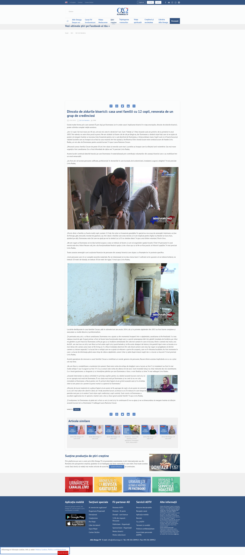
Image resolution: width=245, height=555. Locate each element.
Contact (80, 2)
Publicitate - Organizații (121, 524)
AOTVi (158, 2)
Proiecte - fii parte (119, 511)
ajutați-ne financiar (116, 467)
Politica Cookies (41, 549)
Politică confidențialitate (145, 529)
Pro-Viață (92, 522)
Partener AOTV (118, 507)
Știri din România (81, 33)
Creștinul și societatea (149, 21)
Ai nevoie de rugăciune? (98, 507)
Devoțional (93, 514)
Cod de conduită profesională (166, 527)
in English (73, 2)
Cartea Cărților (89, 2)
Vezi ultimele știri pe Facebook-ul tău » (87, 26)
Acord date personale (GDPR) (144, 533)
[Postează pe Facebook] (111, 106)
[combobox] (75, 11)
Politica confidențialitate (57, 549)
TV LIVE (150, 2)
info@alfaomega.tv (115, 540)
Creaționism (93, 518)
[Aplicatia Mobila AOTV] (75, 523)
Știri (72, 33)
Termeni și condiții (143, 525)
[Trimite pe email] (134, 106)
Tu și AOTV (140, 522)
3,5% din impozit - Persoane (119, 519)
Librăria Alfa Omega (163, 21)
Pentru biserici (118, 531)
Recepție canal (141, 511)
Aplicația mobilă (142, 514)
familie (77, 409)
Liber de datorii (94, 525)
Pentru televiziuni (119, 535)
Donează (174, 21)
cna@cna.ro (176, 534)
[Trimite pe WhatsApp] (116, 106)
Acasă (66, 33)
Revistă (139, 518)
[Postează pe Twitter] (122, 106)
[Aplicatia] (75, 516)
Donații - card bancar (120, 514)
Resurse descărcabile (144, 507)
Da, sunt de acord (63, 553)
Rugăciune (141, 2)
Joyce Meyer (93, 529)
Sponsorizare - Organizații (122, 528)
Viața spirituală (138, 21)
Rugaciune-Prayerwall (97, 511)
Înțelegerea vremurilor (124, 21)
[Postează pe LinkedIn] (128, 106)
